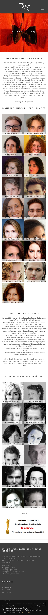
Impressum (6, 590)
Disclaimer (6, 587)
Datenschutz (7, 592)
